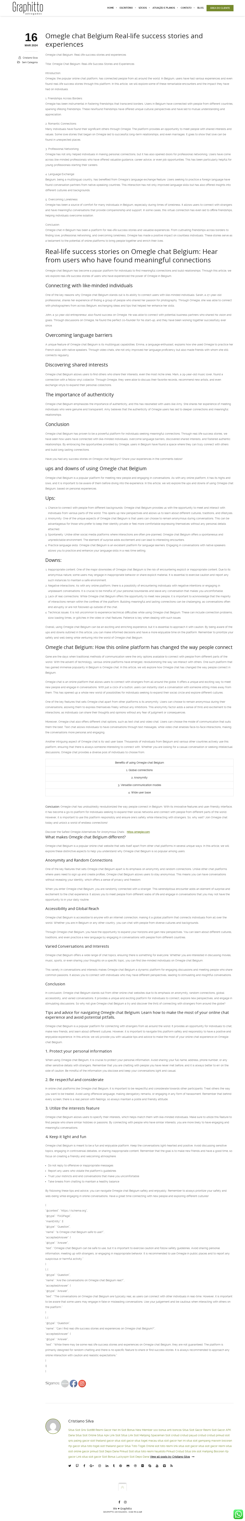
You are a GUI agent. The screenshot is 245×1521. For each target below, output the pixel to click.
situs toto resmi (144, 1451)
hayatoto (160, 1451)
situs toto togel (90, 1446)
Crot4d (180, 1451)
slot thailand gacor (102, 1440)
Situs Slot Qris (77, 1429)
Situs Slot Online (86, 1435)
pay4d (193, 1435)
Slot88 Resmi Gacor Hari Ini (104, 1429)
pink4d (220, 1435)
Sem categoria (30, 62)
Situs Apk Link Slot (108, 1435)
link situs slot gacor (186, 1446)
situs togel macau (146, 1440)
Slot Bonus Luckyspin (115, 1456)
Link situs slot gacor (88, 1456)
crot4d (175, 1435)
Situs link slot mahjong (199, 1451)
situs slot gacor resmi (211, 1446)
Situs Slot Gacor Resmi (196, 1429)
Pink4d (170, 1451)
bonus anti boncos (170, 1429)
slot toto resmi (164, 1446)
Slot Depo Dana (109, 1451)
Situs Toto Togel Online (139, 1446)
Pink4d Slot (127, 1451)
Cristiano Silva (30, 57)
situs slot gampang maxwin (203, 1440)
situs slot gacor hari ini (172, 1440)
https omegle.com (138, 831)
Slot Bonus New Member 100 (139, 1429)
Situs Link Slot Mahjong (135, 1435)
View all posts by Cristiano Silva (170, 1456)
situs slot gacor (124, 1440)
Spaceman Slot (160, 1435)
